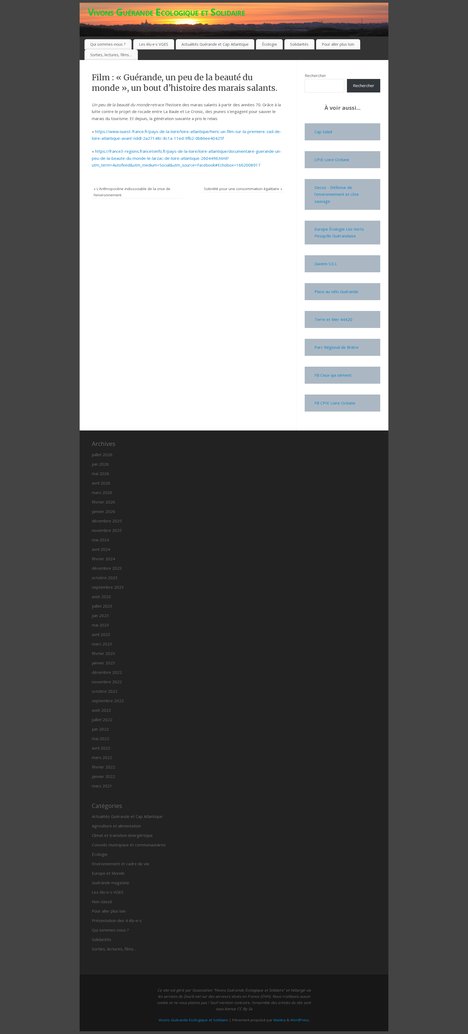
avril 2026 (101, 483)
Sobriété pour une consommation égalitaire (243, 188)
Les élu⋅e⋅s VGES (153, 44)
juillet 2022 (102, 719)
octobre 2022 (105, 691)
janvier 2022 (103, 776)
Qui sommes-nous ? (108, 44)
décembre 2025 (107, 520)
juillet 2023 (102, 606)
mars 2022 (102, 757)
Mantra (279, 1020)
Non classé (102, 901)
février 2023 (103, 653)
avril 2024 (101, 549)
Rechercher (315, 75)
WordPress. (300, 1020)
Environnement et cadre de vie (120, 863)
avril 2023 (101, 634)
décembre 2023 (107, 568)
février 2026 (103, 502)
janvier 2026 (103, 511)
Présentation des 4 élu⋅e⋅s (117, 920)
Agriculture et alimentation (116, 825)
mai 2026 (100, 473)
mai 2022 (100, 738)
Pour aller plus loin (338, 44)
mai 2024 (100, 539)
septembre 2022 (108, 700)
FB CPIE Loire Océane (334, 403)
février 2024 (103, 558)
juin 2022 (100, 729)
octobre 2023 (105, 577)
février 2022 (103, 767)
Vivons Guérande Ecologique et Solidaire (166, 12)
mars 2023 (102, 644)
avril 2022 (101, 748)
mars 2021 (102, 785)
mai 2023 (100, 625)
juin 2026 (100, 464)
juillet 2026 (102, 454)
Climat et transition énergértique (122, 835)
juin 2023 (100, 615)
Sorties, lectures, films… (111, 54)
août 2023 (101, 596)
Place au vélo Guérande (336, 291)
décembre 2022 (107, 672)
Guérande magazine (110, 882)
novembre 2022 (107, 681)
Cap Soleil (323, 131)
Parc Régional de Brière (336, 347)
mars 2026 (102, 492)
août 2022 (101, 710)
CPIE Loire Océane (331, 159)
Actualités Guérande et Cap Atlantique (215, 44)
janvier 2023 (103, 662)
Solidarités (299, 44)
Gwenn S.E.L (325, 263)
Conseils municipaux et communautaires (129, 844)
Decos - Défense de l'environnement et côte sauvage (336, 194)
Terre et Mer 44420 (333, 319)
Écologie (269, 44)
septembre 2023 (108, 587)
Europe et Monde (108, 873)
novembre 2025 (107, 530)
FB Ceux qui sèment (333, 375)
